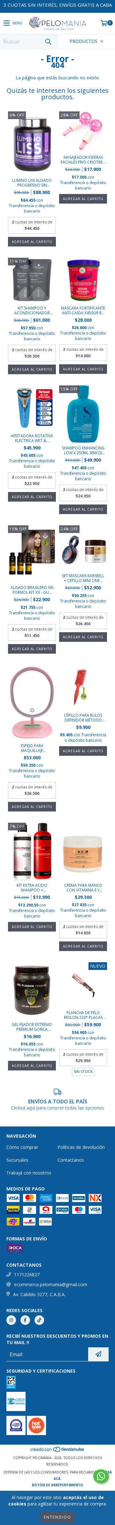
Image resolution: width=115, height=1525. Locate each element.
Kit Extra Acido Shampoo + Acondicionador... (32, 887)
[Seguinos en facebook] (25, 1320)
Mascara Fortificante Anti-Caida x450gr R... (83, 310)
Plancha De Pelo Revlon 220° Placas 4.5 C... (83, 1015)
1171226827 (27, 1274)
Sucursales (17, 1160)
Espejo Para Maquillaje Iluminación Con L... (32, 748)
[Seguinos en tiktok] (39, 1320)
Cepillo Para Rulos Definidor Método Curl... (83, 717)
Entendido (57, 1517)
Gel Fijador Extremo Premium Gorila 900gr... (32, 1027)
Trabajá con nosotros (28, 1173)
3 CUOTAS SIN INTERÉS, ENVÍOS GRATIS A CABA (58, 5)
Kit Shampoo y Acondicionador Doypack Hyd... (32, 310)
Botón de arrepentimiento (57, 1485)
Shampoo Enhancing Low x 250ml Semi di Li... (83, 450)
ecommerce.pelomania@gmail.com (50, 1284)
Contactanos (70, 1160)
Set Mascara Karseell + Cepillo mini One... (83, 578)
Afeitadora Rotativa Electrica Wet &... (32, 438)
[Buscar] (48, 41)
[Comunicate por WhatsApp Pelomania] (101, 1476)
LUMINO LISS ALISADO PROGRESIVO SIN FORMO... (32, 183)
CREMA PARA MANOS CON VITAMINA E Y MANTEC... (83, 887)
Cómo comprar (22, 1147)
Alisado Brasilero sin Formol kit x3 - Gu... (32, 590)
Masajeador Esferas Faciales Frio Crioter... (83, 160)
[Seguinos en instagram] (11, 1320)
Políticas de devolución (81, 1147)
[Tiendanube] (58, 1451)
